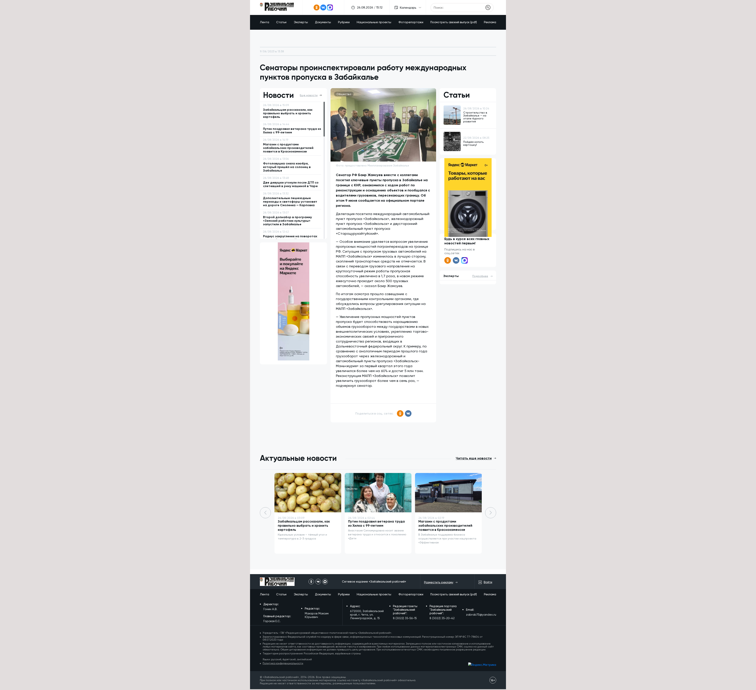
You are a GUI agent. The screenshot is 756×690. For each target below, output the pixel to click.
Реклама (490, 22)
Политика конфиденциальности (283, 663)
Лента (264, 22)
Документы (323, 22)
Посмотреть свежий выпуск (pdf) (453, 22)
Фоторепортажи (410, 22)
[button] (490, 512)
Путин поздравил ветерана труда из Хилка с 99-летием (376, 523)
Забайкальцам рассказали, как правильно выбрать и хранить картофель (304, 525)
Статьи (281, 22)
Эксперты (301, 22)
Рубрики (344, 22)
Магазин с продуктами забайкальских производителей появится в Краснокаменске (445, 525)
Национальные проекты (374, 22)
